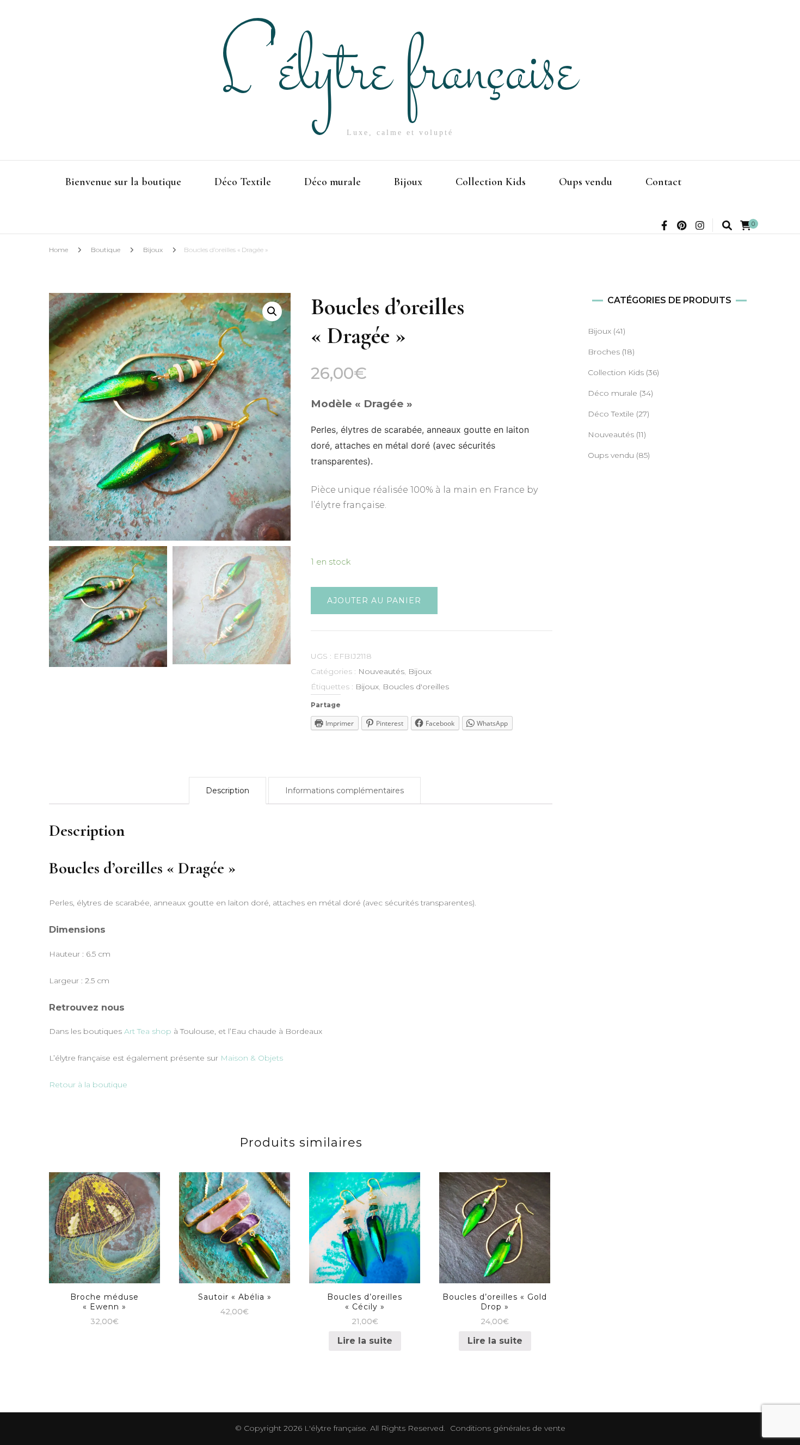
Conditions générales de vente (507, 1428)
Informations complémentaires (344, 790)
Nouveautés (381, 671)
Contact (663, 181)
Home (58, 250)
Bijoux (408, 181)
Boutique (105, 250)
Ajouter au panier (374, 600)
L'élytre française (400, 74)
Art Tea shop (147, 1031)
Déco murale (332, 181)
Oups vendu (585, 181)
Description (227, 790)
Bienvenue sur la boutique (123, 181)
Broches (604, 352)
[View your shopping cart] (745, 226)
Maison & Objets (251, 1058)
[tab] (227, 790)
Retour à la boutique (88, 1084)
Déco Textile (242, 181)
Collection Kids (491, 181)
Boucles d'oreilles (416, 686)
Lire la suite (364, 1341)
